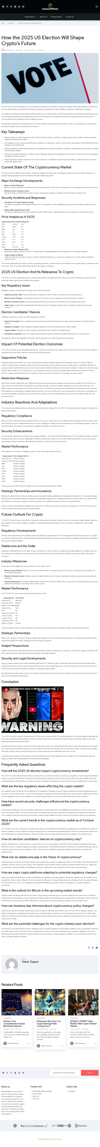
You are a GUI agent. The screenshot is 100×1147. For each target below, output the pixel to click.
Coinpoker (71, 1091)
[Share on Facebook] (89, 947)
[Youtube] (3, 6)
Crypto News (11, 23)
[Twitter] (11, 6)
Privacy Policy (56, 17)
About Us (43, 17)
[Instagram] (15, 6)
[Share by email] (97, 947)
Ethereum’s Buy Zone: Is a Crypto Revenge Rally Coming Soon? (49, 1023)
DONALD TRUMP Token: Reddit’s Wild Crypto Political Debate (83, 1023)
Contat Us (70, 17)
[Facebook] (7, 6)
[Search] (97, 6)
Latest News (29, 17)
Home (2, 23)
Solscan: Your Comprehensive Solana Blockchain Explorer (14, 1023)
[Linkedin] (19, 6)
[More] (28, 1043)
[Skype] (23, 6)
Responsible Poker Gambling (42, 1091)
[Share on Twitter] (93, 947)
